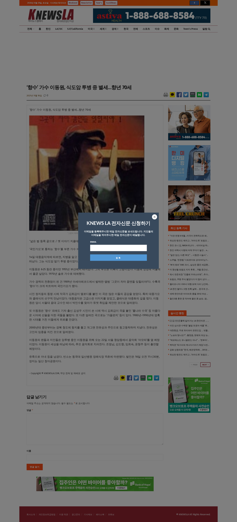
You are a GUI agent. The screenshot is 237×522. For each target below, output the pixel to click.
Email (93, 241)
